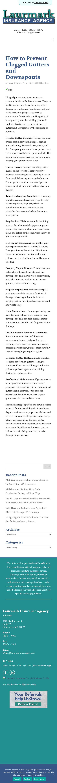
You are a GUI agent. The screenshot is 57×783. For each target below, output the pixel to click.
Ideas (42, 83)
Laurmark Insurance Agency (18, 83)
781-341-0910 (41, 2)
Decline (27, 779)
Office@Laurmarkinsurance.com (19, 653)
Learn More (39, 779)
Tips (46, 83)
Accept (17, 779)
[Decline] (53, 774)
